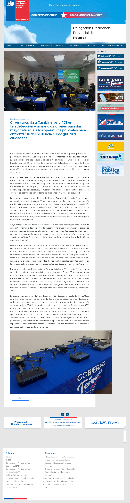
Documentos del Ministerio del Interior (61, 481)
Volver (21, 398)
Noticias (91, 45)
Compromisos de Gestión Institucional (60, 478)
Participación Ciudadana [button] (51, 45)
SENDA (9, 457)
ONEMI (8, 460)
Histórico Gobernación (112, 45)
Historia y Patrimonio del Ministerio (20, 478)
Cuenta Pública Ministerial (16, 481)
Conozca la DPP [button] (26, 45)
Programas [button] (75, 45)
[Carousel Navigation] (65, 415)
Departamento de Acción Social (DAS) (61, 469)
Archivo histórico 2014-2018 (17, 475)
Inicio (9, 45)
